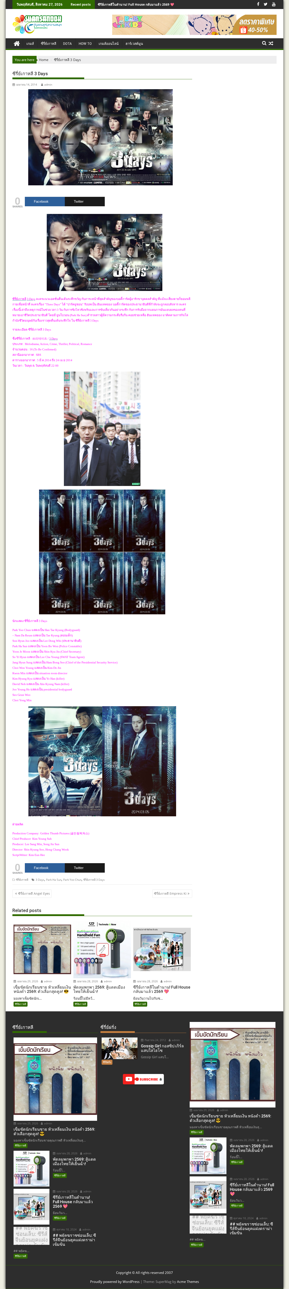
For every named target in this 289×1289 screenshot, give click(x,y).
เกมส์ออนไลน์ (109, 44)
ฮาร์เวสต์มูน (134, 44)
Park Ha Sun (53, 880)
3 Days (40, 880)
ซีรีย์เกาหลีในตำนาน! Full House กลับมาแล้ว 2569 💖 (136, 4)
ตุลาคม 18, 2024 (66, 1229)
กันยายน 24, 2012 (155, 1040)
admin (48, 84)
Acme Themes (188, 1281)
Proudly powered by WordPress (115, 1281)
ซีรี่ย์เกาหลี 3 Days (94, 880)
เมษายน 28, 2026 (87, 981)
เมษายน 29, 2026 (27, 981)
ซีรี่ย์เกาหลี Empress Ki (170, 893)
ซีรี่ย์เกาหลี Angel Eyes (34, 893)
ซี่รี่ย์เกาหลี (48, 44)
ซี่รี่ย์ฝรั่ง (107, 1062)
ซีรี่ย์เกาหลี (22, 880)
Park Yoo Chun (72, 880)
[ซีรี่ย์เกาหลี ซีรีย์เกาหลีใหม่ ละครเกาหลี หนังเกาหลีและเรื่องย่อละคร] (17, 43)
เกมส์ (30, 44)
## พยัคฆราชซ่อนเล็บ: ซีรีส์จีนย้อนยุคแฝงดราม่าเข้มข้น (31, 1237)
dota (67, 44)
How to (85, 44)
